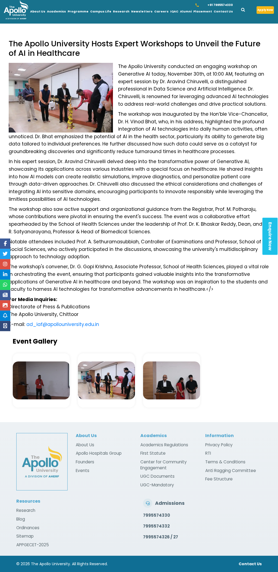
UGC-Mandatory (157, 485)
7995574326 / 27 (160, 537)
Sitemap (25, 536)
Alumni (186, 11)
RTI (208, 453)
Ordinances (27, 528)
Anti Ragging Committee (230, 470)
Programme (78, 11)
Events (82, 470)
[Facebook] (5, 243)
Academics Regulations (164, 445)
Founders (85, 462)
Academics (56, 11)
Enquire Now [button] (270, 236)
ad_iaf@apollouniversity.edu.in (62, 324)
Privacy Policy (219, 445)
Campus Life (100, 11)
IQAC (174, 11)
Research (121, 11)
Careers (161, 11)
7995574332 (156, 526)
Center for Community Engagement (163, 465)
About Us (37, 11)
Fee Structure (219, 479)
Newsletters (142, 11)
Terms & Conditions (225, 462)
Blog (20, 519)
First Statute (153, 453)
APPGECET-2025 (32, 545)
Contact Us (223, 11)
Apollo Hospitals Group (99, 453)
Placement (202, 11)
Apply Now (265, 10)
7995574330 (156, 515)
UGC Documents (157, 476)
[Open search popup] (247, 9)
